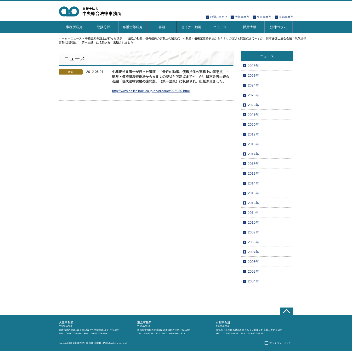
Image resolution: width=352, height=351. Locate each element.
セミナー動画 (191, 27)
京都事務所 (286, 17)
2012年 (253, 203)
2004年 (253, 281)
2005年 (253, 271)
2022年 (253, 105)
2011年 (253, 213)
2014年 (253, 183)
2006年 (253, 262)
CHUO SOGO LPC (96, 343)
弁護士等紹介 (133, 27)
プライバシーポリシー (281, 343)
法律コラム (278, 27)
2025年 (253, 75)
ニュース (220, 27)
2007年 (253, 252)
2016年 (253, 164)
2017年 (253, 154)
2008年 (253, 242)
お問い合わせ (218, 17)
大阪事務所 (242, 17)
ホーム (63, 38)
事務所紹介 (74, 27)
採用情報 (249, 27)
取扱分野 (103, 27)
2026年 (253, 66)
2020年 (253, 124)
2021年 (253, 115)
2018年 (253, 144)
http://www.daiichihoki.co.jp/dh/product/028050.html (151, 91)
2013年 (253, 193)
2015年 (253, 173)
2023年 (253, 95)
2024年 (253, 85)
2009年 (253, 232)
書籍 (162, 27)
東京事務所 (264, 17)
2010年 (253, 222)
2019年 (253, 134)
